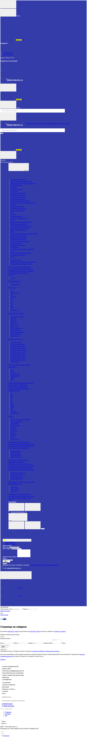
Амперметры (12, 494)
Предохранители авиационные (25, 470)
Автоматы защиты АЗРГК (18, 360)
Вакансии (5, 677)
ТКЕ (11, 300)
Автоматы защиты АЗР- (17, 358)
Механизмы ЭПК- (15, 457)
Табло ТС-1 (13, 320)
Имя (1, 643)
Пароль (25, 609)
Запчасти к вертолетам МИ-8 (17, 267)
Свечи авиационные (14, 442)
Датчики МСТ (14, 423)
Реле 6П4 (13, 411)
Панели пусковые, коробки (25, 466)
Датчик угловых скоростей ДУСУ (20, 419)
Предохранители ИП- (16, 475)
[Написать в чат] (16, 575)
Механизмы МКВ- (15, 451)
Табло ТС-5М (14, 326)
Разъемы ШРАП (15, 376)
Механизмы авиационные (16, 462)
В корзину (10, 520)
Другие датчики (15, 425)
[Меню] (8, 4)
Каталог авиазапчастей (10, 666)
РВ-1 (11, 401)
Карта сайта (6, 669)
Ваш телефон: (7, 548)
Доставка (48, 123)
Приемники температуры (16, 388)
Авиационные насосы (15, 484)
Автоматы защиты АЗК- (17, 348)
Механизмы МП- (15, 453)
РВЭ (11, 409)
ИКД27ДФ (13, 427)
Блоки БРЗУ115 (15, 284)
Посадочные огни (15, 334)
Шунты (20, 496)
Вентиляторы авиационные (25, 446)
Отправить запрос (3, 649)
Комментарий (48, 643)
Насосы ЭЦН (14, 491)
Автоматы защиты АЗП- (17, 354)
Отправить (4, 563)
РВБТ (12, 407)
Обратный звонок (7, 54)
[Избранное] (8, 142)
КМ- (11, 291)
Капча (4, 558)
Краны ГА (11, 387)
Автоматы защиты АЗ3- (17, 344)
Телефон (30, 643)
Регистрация (4, 615)
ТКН (11, 302)
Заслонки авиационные (24, 498)
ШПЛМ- (12, 378)
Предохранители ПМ (16, 477)
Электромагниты (13, 482)
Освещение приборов (17, 332)
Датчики (11, 416)
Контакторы (12, 287)
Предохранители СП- (16, 478)
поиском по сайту (34, 631)
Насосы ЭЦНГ (14, 489)
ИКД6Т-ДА (13, 431)
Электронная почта (6, 609)
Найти (2, 133)
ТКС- (11, 304)
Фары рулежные (15, 330)
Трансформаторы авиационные (18, 460)
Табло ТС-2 (13, 322)
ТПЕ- (11, 308)
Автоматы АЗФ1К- (15, 260)
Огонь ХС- (13, 318)
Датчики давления (16, 421)
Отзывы (64, 123)
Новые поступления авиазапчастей (21, 264)
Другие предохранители (17, 473)
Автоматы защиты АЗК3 (17, 352)
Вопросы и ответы (56, 123)
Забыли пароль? (5, 611)
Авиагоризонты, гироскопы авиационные (23, 262)
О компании (29, 123)
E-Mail (15, 643)
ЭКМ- (12, 379)
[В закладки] (33, 507)
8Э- (11, 394)
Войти (2, 613)
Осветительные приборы (16, 313)
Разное (10, 500)
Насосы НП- (14, 487)
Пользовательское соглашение (13, 673)
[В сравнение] (16, 507)
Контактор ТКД (15, 293)
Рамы (10, 464)
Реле (18, 390)
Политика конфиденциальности (13, 671)
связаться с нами (12, 631)
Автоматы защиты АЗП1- (18, 356)
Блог (68, 123)
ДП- (11, 397)
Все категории (26, 170)
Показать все (14, 310)
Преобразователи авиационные (18, 383)
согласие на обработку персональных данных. (44, 565)
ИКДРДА (13, 433)
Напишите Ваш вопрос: (10, 557)
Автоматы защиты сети (15, 339)
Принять (3, 659)
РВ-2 (11, 403)
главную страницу (60, 631)
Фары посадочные (16, 328)
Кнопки (19, 444)
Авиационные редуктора (26, 482)
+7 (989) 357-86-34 (8, 706)
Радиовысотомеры (23, 273)
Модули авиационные (21, 387)
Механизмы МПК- (15, 455)
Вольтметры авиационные (16, 468)
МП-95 (12, 437)
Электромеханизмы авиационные (18, 448)
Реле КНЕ (13, 296)
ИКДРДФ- (13, 435)
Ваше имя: (6, 547)
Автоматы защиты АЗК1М (18, 350)
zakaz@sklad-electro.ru (14, 568)
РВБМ (12, 405)
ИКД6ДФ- (13, 429)
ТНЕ (11, 306)
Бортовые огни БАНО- (17, 316)
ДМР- (12, 396)
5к (27, 512)
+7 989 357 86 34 (7, 52)
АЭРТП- (12, 372)
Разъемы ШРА (14, 374)
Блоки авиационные (14, 281)
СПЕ (11, 298)
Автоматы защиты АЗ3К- (18, 346)
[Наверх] (8, 605)
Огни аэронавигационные (16, 365)
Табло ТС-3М (14, 324)
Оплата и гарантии (39, 123)
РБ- (11, 399)
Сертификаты (7, 679)
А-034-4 (12, 278)
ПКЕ (11, 295)
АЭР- (11, 370)
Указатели (11, 275)
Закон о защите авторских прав (13, 675)
